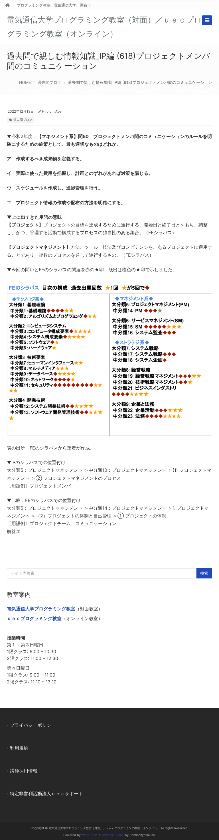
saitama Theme (112, 835)
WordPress (89, 835)
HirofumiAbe (52, 111)
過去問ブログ (49, 82)
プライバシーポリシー (33, 725)
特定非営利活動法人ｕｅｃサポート (46, 793)
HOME (25, 82)
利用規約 (19, 748)
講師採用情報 (23, 771)
